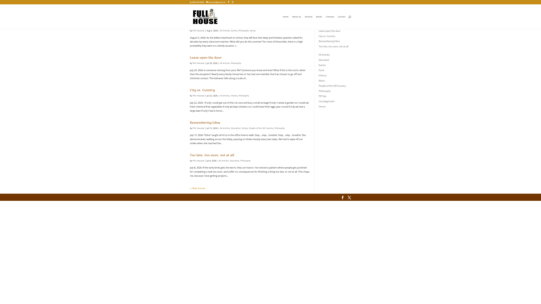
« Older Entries (198, 188)
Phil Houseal (198, 30)
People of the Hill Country (261, 128)
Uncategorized (326, 101)
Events (234, 30)
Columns (330, 17)
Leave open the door (206, 58)
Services (308, 17)
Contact (341, 17)
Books (319, 17)
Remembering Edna (205, 123)
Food (321, 70)
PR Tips (322, 96)
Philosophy (243, 30)
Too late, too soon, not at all (212, 155)
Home (286, 17)
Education (235, 128)
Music (322, 80)
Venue (253, 30)
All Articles (225, 30)
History (234, 95)
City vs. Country (202, 90)
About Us (296, 17)
